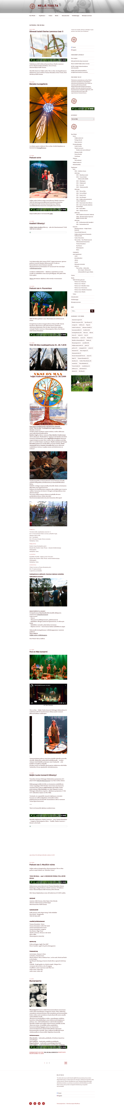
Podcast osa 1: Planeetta (80, 281)
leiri (86, 335)
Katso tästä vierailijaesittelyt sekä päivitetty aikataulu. (45, 426)
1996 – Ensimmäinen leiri (82, 224)
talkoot (76, 260)
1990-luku (77, 220)
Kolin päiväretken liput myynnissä (79, 61)
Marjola (89, 337)
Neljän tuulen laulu (77, 345)
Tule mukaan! (78, 160)
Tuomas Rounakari (81, 243)
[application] (48, 60)
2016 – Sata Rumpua (81, 197)
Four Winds (32, 15)
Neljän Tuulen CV (77, 162)
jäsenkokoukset (78, 258)
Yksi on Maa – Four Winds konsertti (83, 240)
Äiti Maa (81, 371)
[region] (48, 734)
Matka (88, 340)
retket (76, 256)
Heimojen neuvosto (87, 15)
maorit (82, 337)
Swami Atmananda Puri (78, 355)
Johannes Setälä (78, 152)
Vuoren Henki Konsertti (80, 232)
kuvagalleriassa (41, 148)
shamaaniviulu (76, 353)
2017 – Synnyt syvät (81, 195)
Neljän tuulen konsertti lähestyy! (43, 775)
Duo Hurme (79, 245)
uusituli (74, 363)
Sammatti (75, 350)
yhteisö (74, 371)
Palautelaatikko (77, 164)
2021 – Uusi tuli (80, 185)
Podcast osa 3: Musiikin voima (42, 864)
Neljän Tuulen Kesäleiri (36, 227)
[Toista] (31, 60)
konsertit (75, 226)
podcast (74, 348)
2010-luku (77, 189)
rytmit (90, 348)
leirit (74, 169)
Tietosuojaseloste (61, 1103)
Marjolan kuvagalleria (38, 84)
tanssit (76, 262)
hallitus (81, 325)
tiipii (74, 358)
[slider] (64, 60)
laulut (80, 335)
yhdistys (75, 368)
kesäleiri (86, 330)
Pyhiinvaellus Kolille (83, 178)
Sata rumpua (74, 58)
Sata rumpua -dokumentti (84, 270)
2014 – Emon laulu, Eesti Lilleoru (84, 203)
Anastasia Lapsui (77, 319)
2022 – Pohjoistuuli (81, 183)
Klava (77, 249)
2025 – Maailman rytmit (82, 175)
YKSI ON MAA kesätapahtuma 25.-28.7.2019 (47, 345)
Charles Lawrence (79, 148)
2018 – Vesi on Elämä (81, 193)
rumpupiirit (76, 252)
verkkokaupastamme (35, 268)
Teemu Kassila (78, 154)
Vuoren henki (76, 366)
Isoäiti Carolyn (78, 146)
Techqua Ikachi (78, 140)
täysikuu (75, 361)
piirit (87, 345)
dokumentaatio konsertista (83, 241)
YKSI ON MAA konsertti (43, 780)
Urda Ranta (77, 156)
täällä (51, 213)
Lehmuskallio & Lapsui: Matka (85, 272)
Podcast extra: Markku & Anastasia (83, 289)
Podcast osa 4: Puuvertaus (40, 288)
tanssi (89, 355)
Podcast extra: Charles (80, 291)
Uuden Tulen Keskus (85, 361)
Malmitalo (75, 337)
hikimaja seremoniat (80, 264)
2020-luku (77, 173)
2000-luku (77, 212)
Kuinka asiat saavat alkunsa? (83, 150)
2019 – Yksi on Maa (81, 191)
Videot (74, 294)
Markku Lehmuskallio (78, 340)
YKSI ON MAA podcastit (79, 279)
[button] (32, 735)
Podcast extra (35, 157)
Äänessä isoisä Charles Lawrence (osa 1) (46, 31)
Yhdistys (75, 158)
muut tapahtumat (77, 254)
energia (74, 325)
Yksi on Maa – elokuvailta (82, 268)
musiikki (85, 343)
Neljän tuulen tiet (79, 138)
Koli (91, 332)
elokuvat (77, 266)
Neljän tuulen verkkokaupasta (38, 635)
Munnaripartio (35, 981)
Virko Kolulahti (83, 363)
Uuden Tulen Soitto (79, 238)
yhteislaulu (82, 368)
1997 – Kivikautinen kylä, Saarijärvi (84, 222)
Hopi (88, 325)
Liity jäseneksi (65, 15)
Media (56, 15)
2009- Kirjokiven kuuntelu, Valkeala (85, 214)
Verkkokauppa (75, 15)
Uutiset (50, 15)
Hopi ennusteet (78, 142)
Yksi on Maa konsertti (38, 652)
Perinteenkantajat (77, 144)
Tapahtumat (42, 15)
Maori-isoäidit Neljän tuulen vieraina (80, 63)
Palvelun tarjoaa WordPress (73, 1103)
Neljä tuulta (48, 5)
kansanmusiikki (77, 330)
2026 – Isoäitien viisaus (80, 171)
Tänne (31, 278)
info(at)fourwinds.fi (42, 614)
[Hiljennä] (61, 60)
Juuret (74, 136)
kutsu (74, 335)
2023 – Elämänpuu (80, 181)
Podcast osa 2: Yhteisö (80, 283)
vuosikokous (86, 366)
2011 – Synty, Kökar (80, 208)
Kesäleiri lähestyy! (37, 223)
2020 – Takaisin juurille (82, 187)
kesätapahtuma (77, 332)
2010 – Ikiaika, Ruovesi (82, 210)
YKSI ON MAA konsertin (51, 1052)
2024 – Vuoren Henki (81, 177)
